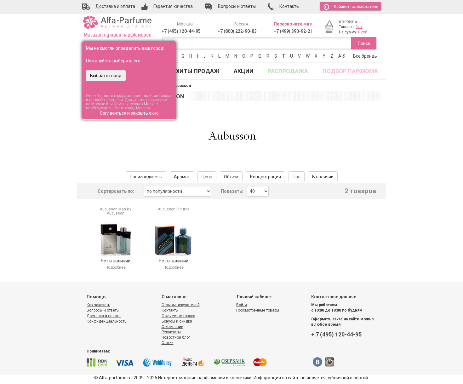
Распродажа (288, 71)
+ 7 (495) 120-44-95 (336, 334)
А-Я (342, 56)
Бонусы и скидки (177, 321)
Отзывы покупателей (181, 305)
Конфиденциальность (106, 321)
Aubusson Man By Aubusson (115, 211)
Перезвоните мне (293, 23)
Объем (231, 176)
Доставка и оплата (104, 316)
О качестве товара (178, 316)
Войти (241, 305)
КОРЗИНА (348, 22)
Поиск (364, 43)
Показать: (232, 191)
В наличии (323, 176)
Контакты (170, 310)
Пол (296, 176)
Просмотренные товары (257, 310)
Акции (244, 71)
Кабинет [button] (356, 6)
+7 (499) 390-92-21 (293, 31)
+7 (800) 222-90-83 (237, 31)
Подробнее (116, 267)
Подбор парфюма (350, 71)
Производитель (146, 176)
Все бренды (365, 56)
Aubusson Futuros (174, 209)
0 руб (362, 32)
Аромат (182, 176)
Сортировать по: (116, 191)
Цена (207, 176)
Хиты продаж (198, 71)
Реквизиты (171, 332)
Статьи (168, 343)
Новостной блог (176, 337)
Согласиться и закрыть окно (129, 113)
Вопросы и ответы (103, 310)
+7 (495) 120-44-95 (181, 31)
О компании (172, 326)
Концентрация (265, 176)
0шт (359, 27)
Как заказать (98, 305)
